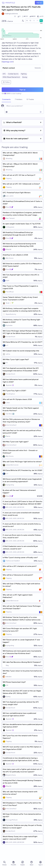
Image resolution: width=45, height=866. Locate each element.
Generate (38, 68)
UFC (4, 74)
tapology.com (7, 62)
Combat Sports (13, 74)
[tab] (6, 99)
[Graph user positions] (23, 20)
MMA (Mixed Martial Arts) (11, 77)
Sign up (39, 3)
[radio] (27, 20)
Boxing (24, 77)
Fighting (23, 74)
